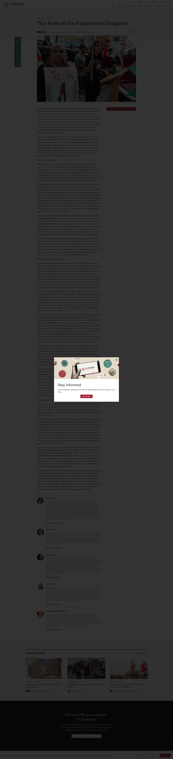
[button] (116, 360)
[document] (86, 379)
